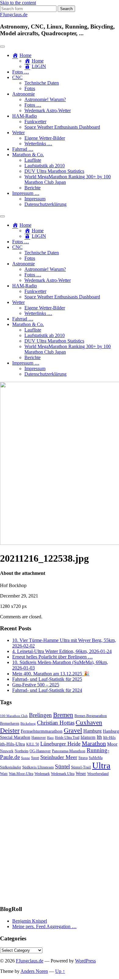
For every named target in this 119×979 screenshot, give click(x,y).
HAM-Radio (24, 116)
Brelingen (40, 715)
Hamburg (92, 731)
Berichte (32, 187)
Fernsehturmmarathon (42, 731)
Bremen (63, 715)
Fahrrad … (22, 149)
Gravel (73, 730)
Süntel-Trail (81, 767)
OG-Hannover (40, 751)
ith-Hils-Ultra (12, 744)
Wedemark (42, 774)
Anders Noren (34, 971)
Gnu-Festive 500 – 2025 (35, 684)
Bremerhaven (9, 724)
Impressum (34, 198)
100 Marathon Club (14, 716)
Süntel (62, 766)
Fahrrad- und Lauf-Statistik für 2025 (47, 679)
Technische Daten (41, 82)
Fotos (29, 88)
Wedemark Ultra (62, 774)
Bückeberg (28, 723)
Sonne (25, 758)
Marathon (94, 743)
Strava (83, 758)
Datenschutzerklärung (45, 204)
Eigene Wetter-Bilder (44, 138)
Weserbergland (98, 774)
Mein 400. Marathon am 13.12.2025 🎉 (50, 673)
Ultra (101, 765)
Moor (112, 744)
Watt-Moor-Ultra (21, 774)
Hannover (38, 738)
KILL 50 (32, 744)
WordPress (85, 960)
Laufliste (32, 160)
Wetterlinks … (38, 143)
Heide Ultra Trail (67, 738)
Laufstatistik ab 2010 (44, 165)
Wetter (18, 132)
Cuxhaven (89, 722)
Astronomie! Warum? (45, 99)
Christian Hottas (55, 722)
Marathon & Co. (28, 154)
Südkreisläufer (10, 767)
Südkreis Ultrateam (38, 767)
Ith (99, 737)
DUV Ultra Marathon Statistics (54, 171)
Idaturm (88, 737)
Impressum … (25, 193)
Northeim (21, 751)
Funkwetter (35, 121)
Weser (81, 773)
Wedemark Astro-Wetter (47, 110)
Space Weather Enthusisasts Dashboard (62, 127)
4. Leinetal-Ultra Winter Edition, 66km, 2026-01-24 (62, 651)
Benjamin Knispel (29, 921)
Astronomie (23, 94)
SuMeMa (96, 758)
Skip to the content (18, 2)
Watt (4, 773)
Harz (50, 737)
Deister (10, 730)
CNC (17, 77)
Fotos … (20, 71)
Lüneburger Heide (60, 744)
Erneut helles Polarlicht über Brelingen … (52, 656)
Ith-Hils (109, 737)
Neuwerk (6, 751)
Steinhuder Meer (58, 757)
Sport (35, 758)
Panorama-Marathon (68, 751)
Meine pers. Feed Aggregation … (44, 926)
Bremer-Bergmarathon (90, 716)
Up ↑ (60, 971)
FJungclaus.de (13, 14)
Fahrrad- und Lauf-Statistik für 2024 (47, 690)
